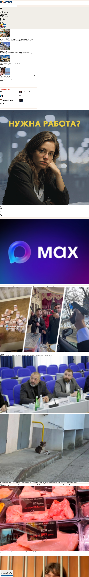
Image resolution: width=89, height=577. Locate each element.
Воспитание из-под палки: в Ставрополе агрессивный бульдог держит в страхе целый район (27, 286)
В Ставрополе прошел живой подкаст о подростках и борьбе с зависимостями (80, 555)
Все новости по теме (3, 38)
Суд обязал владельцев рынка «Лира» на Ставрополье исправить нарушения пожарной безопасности (40, 355)
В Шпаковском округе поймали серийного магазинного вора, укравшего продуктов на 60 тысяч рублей (65, 482)
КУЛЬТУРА (1, 13)
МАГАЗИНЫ (4, 28)
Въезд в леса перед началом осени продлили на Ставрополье (8, 286)
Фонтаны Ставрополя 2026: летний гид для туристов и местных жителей (10, 65)
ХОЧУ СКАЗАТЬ (2, 22)
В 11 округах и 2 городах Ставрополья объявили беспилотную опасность (9, 484)
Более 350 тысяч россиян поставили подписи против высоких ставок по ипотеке (26, 555)
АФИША (1, 9)
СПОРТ (1, 20)
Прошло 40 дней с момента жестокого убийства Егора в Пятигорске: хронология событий (12, 79)
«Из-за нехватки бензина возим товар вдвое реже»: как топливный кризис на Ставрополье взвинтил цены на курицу (14, 551)
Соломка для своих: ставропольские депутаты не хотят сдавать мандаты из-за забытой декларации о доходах (15, 40)
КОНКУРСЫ (1, 11)
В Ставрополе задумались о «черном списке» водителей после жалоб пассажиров (46, 555)
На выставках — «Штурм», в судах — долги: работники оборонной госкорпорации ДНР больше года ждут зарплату (14, 355)
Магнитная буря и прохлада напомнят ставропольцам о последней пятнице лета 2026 (28, 484)
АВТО (1, 8)
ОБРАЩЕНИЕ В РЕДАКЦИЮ (4, 16)
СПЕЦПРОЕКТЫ (2, 19)
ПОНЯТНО (7, 575)
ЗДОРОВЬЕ (1, 10)
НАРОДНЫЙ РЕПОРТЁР (3, 14)
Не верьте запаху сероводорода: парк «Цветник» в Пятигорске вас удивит (10, 66)
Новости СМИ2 (2, 103)
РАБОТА (5, 24)
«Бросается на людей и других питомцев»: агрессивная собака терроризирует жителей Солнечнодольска (13, 482)
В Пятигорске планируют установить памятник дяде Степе (63, 555)
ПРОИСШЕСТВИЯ (2, 18)
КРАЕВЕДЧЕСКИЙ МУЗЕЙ (4, 12)
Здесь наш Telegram (3, 80)
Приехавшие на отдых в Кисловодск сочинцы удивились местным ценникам (25, 353)
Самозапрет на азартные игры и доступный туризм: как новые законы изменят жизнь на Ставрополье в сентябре (39, 482)
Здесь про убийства (3, 67)
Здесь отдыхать (2, 54)
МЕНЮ (1, 7)
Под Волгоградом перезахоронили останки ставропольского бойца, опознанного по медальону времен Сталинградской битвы (54, 484)
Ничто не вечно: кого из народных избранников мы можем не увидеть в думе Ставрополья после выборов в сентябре (16, 39)
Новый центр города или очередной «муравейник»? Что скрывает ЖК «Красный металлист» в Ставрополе (15, 52)
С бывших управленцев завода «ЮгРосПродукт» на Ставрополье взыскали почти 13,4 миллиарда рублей (41, 551)
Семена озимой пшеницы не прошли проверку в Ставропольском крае (78, 484)
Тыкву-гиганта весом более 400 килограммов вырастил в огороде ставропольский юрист (49, 286)
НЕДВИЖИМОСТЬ (2, 15)
